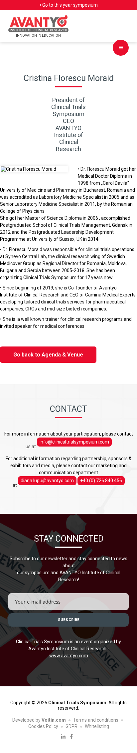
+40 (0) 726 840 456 (101, 480)
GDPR (71, 726)
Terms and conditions (95, 720)
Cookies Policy (43, 726)
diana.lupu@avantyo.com (47, 480)
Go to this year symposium (69, 5)
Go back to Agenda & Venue (48, 354)
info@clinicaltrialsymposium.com (74, 442)
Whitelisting (97, 726)
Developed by (39, 720)
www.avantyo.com (68, 655)
